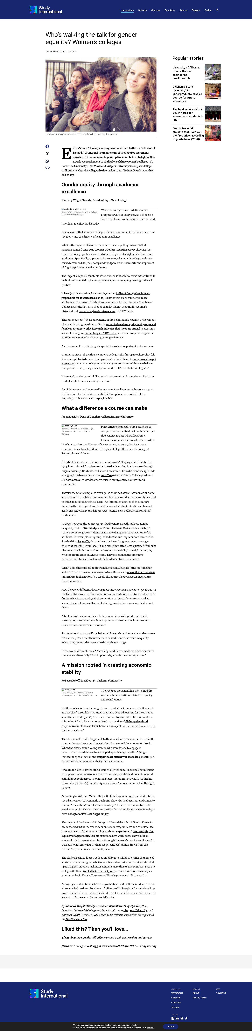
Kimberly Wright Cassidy (80, 906)
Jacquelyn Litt (131, 906)
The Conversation (55, 52)
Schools (142, 10)
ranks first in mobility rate (99, 871)
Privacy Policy (199, 997)
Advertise (221, 993)
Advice (183, 10)
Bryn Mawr (115, 906)
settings (150, 1027)
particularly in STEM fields (100, 333)
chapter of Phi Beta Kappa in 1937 (88, 814)
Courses (155, 10)
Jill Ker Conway (71, 480)
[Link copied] (48, 168)
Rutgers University (135, 910)
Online (208, 10)
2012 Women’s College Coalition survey (112, 249)
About (196, 993)
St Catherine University (108, 915)
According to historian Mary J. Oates (83, 796)
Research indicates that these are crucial (116, 328)
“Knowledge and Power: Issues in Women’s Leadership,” (116, 528)
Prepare (196, 10)
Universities (127, 10)
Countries (169, 10)
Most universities (111, 426)
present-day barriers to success (96, 311)
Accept (170, 1026)
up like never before (125, 157)
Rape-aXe (83, 541)
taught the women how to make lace (118, 757)
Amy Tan (106, 475)
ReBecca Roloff (71, 915)
